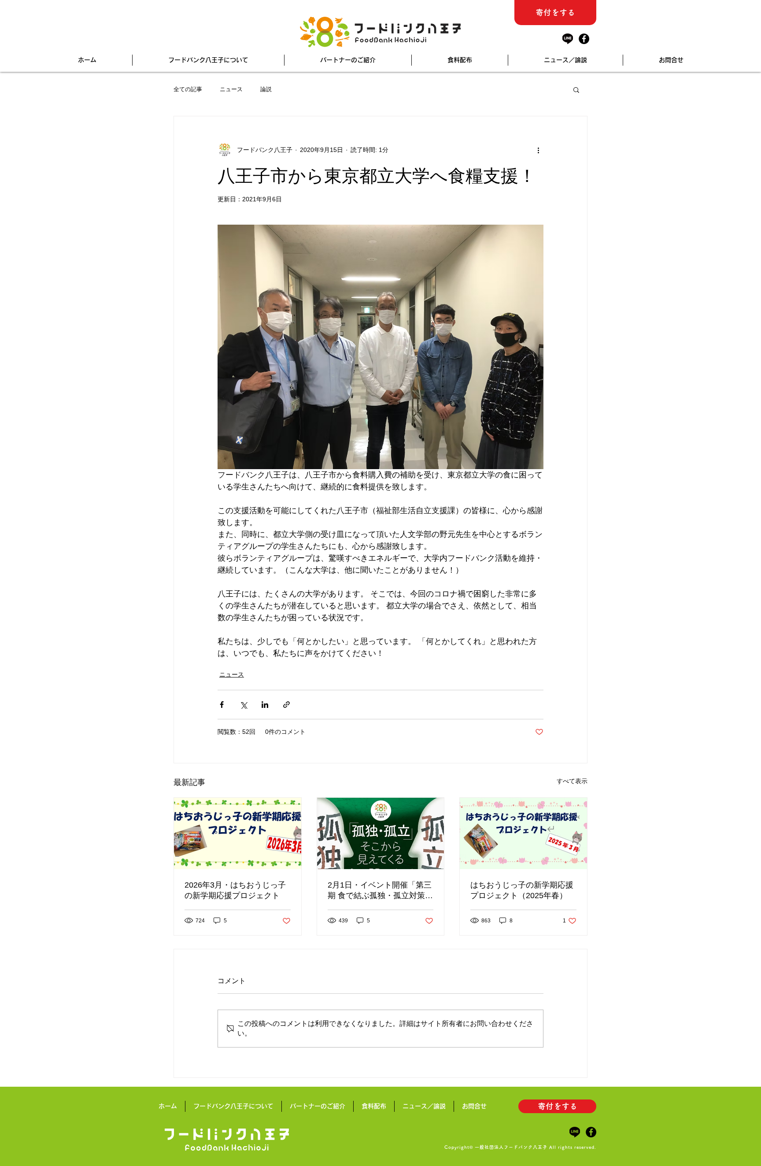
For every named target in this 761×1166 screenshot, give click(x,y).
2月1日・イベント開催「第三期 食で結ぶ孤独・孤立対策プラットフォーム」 (380, 891)
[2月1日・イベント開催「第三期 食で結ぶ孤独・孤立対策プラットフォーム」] (380, 833)
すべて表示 (572, 781)
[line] (567, 38)
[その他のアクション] (538, 149)
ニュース (231, 89)
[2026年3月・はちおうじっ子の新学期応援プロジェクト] (237, 833)
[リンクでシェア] (286, 704)
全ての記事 (188, 89)
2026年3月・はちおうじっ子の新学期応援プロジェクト (235, 890)
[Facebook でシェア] (222, 704)
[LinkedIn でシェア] (265, 704)
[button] (576, 89)
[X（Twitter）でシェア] (243, 704)
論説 (266, 89)
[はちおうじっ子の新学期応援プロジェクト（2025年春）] (523, 833)
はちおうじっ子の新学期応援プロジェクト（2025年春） (521, 890)
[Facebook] (584, 38)
